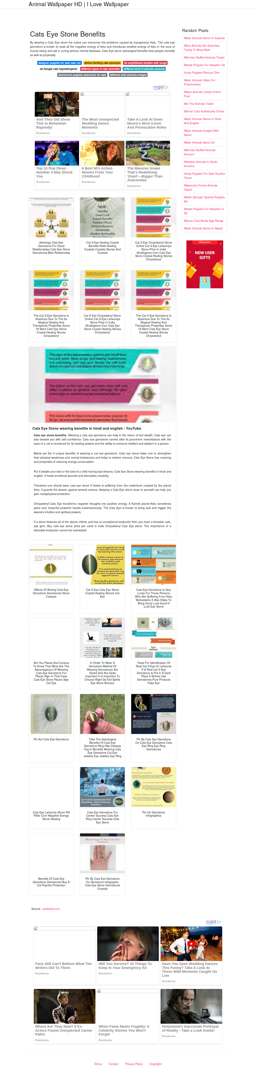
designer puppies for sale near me (59, 63)
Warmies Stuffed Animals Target (204, 57)
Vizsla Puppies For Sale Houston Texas (204, 176)
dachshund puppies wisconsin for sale (82, 75)
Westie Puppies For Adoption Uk (204, 65)
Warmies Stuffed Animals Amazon (199, 152)
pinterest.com (51, 909)
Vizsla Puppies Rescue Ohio (202, 72)
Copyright (155, 1064)
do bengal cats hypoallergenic (58, 69)
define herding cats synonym (102, 63)
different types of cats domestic (100, 69)
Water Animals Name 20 (199, 142)
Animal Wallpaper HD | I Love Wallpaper (79, 3)
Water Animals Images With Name (201, 133)
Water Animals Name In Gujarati (204, 38)
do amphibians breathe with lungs (145, 63)
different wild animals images (128, 75)
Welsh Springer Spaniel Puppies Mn (204, 199)
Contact (113, 1064)
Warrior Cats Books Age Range (203, 221)
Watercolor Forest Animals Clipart (200, 187)
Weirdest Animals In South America (200, 164)
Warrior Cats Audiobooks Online (204, 111)
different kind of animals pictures (144, 69)
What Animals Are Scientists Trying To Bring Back (201, 48)
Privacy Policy (134, 1064)
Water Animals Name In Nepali (203, 228)
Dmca (98, 1064)
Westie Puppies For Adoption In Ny (204, 211)
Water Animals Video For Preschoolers (199, 82)
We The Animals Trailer (199, 104)
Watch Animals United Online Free (202, 94)
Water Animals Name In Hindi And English (202, 121)
